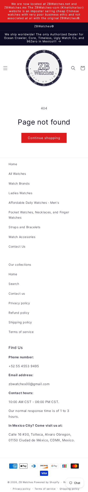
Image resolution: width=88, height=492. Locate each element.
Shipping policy (20, 322)
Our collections (20, 264)
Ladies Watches (20, 193)
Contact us (17, 293)
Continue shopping (44, 138)
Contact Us (17, 246)
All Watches (17, 173)
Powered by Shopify (46, 482)
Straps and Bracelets (24, 227)
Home (13, 164)
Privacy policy (19, 303)
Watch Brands (19, 183)
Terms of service (21, 332)
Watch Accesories (22, 237)
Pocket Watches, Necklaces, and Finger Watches (39, 214)
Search (14, 283)
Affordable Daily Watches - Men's (34, 202)
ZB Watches (26, 482)
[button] (5, 68)
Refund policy (19, 312)
